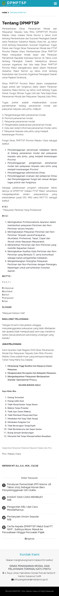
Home (4, 13)
